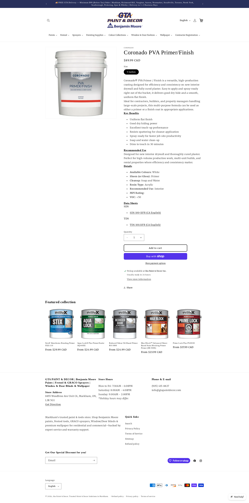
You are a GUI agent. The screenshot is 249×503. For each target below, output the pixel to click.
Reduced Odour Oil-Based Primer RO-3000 (123, 344)
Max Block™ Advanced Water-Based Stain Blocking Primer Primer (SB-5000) (154, 345)
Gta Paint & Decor (60, 496)
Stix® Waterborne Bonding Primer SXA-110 (60, 344)
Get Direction (53, 404)
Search (128, 423)
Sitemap (129, 439)
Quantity (128, 232)
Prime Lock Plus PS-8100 (184, 343)
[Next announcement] (203, 4)
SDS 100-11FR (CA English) (145, 212)
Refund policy (132, 444)
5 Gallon (131, 72)
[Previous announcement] (46, 4)
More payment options (155, 263)
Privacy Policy (132, 428)
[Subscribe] (94, 460)
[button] (48, 20)
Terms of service (148, 496)
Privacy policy (132, 496)
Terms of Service (134, 433)
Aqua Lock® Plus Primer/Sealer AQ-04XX (90, 344)
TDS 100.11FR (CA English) (145, 224)
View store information (139, 279)
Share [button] (130, 287)
